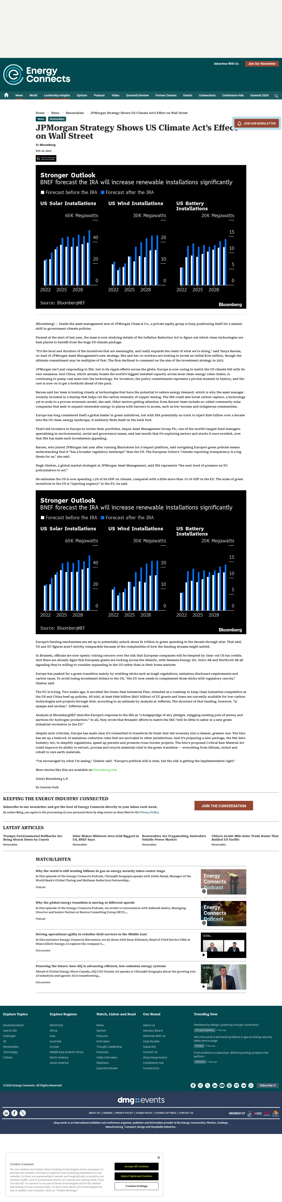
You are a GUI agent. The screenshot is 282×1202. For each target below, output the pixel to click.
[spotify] (236, 1085)
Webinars (102, 1062)
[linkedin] (214, 1085)
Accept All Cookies (136, 1166)
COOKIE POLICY (144, 1113)
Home (40, 113)
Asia (52, 1036)
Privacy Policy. (149, 812)
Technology (10, 1052)
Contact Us (150, 1052)
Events (187, 95)
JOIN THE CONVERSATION (223, 806)
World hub (56, 1025)
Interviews (103, 1041)
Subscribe (149, 1046)
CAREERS (107, 1113)
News (19, 95)
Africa (53, 1030)
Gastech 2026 (259, 95)
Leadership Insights (57, 95)
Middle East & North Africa (66, 1052)
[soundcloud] (243, 1085)
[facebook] (193, 1085)
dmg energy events (155, 1057)
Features (102, 1036)
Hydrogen (9, 1036)
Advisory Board (153, 1030)
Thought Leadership (109, 1046)
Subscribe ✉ (268, 1085)
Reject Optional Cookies (136, 1176)
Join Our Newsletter (262, 64)
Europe (54, 1046)
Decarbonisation (13, 1025)
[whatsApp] (251, 1085)
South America (59, 1062)
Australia (55, 1041)
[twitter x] (207, 1085)
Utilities (7, 1057)
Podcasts (102, 1052)
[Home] (6, 95)
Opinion (82, 95)
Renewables (75, 113)
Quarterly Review (137, 95)
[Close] (159, 1157)
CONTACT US (186, 1113)
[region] (84, 1174)
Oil (4, 1041)
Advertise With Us (226, 64)
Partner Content (166, 95)
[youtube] (222, 1085)
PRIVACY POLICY (124, 1113)
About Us (149, 1025)
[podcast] (229, 1085)
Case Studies (151, 1041)
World (33, 95)
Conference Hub (233, 95)
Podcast (99, 95)
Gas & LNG (10, 1030)
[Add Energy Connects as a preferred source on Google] (46, 158)
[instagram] (200, 1085)
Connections (207, 95)
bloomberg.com (105, 769)
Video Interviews (106, 1057)
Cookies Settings (165, 1113)
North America (59, 1057)
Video (115, 95)
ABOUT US (94, 1113)
